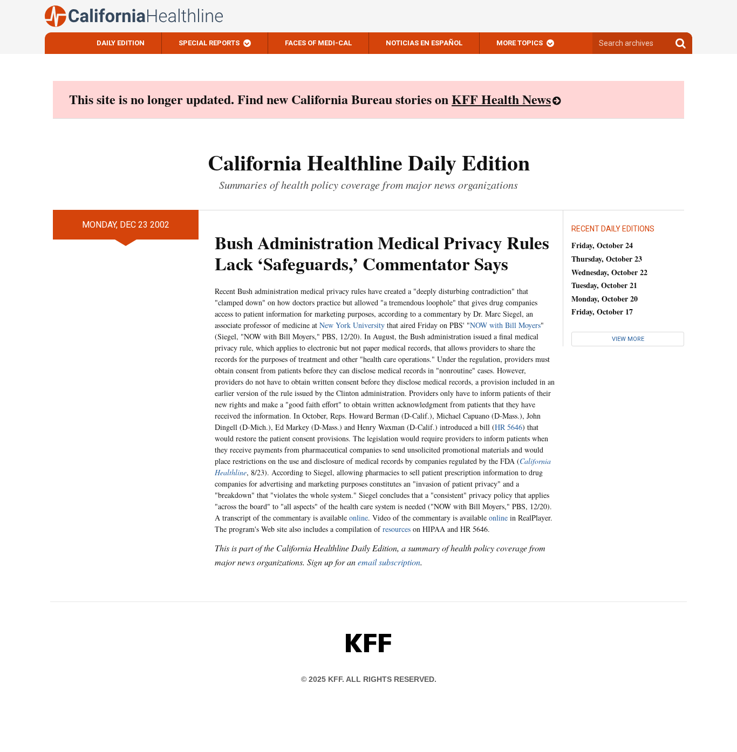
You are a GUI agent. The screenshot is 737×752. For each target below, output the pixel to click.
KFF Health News (501, 99)
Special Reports (209, 43)
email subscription (389, 562)
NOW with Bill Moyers (505, 325)
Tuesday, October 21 (604, 285)
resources (397, 529)
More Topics (519, 43)
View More (628, 339)
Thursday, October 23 (606, 258)
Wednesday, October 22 (609, 272)
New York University (352, 325)
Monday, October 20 (604, 298)
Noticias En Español (424, 43)
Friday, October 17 (602, 311)
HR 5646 (508, 427)
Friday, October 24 (602, 245)
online (358, 517)
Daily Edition (121, 43)
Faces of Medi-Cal (318, 43)
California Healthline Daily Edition (369, 162)
